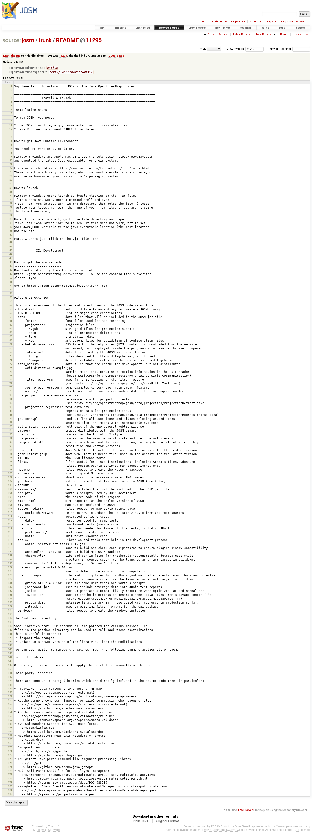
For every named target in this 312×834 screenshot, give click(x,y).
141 (10, 633)
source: (11, 40)
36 (10, 223)
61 (10, 320)
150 (10, 668)
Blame (284, 34)
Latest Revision (242, 34)
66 (10, 340)
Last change (11, 55)
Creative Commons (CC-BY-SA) (220, 829)
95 (10, 453)
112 (10, 520)
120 (10, 551)
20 (10, 160)
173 (10, 758)
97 (10, 461)
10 (10, 121)
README (67, 40)
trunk (45, 40)
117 (10, 539)
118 (10, 543)
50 (10, 277)
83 (10, 406)
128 (10, 582)
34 (10, 215)
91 (10, 438)
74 (10, 371)
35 (10, 219)
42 (10, 246)
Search (301, 27)
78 (10, 387)
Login (204, 21)
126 (10, 575)
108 (10, 504)
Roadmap (245, 27)
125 (10, 571)
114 (10, 528)
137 (10, 618)
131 (10, 594)
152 (10, 676)
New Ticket (222, 27)
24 (10, 175)
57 (10, 305)
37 (10, 226)
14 (10, 136)
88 (10, 426)
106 (10, 496)
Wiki (102, 27)
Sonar (283, 27)
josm (28, 40)
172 (10, 755)
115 (10, 532)
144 (10, 645)
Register (272, 21)
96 (10, 457)
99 (10, 469)
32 (10, 207)
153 (10, 680)
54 (10, 293)
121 (10, 555)
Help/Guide (238, 21)
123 (10, 563)
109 (10, 508)
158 (10, 700)
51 (10, 281)
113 (10, 524)
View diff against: (280, 48)
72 (10, 363)
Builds (265, 27)
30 (10, 199)
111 (10, 516)
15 (10, 140)
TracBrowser (246, 810)
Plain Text (140, 821)
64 (10, 332)
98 (10, 465)
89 (10, 430)
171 (10, 751)
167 (10, 735)
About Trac (256, 21)
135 (10, 610)
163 (10, 719)
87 (10, 422)
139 (10, 625)
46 (10, 262)
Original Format (167, 821)
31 (10, 203)
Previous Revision (218, 34)
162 (10, 716)
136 (10, 614)
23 (10, 172)
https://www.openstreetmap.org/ (289, 826)
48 (10, 269)
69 (10, 352)
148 (10, 661)
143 (10, 641)
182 (10, 794)
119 (10, 547)
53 (10, 289)
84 (10, 410)
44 (10, 254)
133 (10, 602)
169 (10, 743)
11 (10, 125)
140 (10, 629)
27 (10, 187)
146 (10, 653)
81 (10, 398)
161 (10, 711)
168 (10, 739)
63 (10, 328)
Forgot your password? (295, 21)
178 (10, 778)
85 (10, 414)
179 (10, 782)
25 (10, 179)
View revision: (236, 48)
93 (10, 445)
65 (10, 336)
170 (10, 747)
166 (10, 731)
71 (10, 359)
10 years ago (115, 55)
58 (10, 309)
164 (10, 723)
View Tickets (197, 27)
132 (10, 598)
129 (10, 586)
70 (10, 355)
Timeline (120, 27)
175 (10, 766)
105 (10, 492)
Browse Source (169, 27)
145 (10, 649)
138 (10, 622)
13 (10, 133)
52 (10, 285)
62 (10, 324)
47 (10, 265)
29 (10, 195)
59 (10, 313)
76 (10, 379)
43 (10, 250)
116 (10, 535)
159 (10, 704)
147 (10, 657)
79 (10, 391)
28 (10, 191)
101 (10, 477)
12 (10, 129)
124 (10, 567)
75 (10, 375)
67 (10, 344)
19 (10, 156)
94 (10, 449)
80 (10, 395)
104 (10, 488)
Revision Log (301, 34)
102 (10, 481)
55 (10, 297)
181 (10, 790)
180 (10, 786)
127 (10, 578)
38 (10, 230)
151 (10, 672)
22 (10, 168)
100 (10, 473)
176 (10, 770)
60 (10, 316)
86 (10, 418)
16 (10, 144)
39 (10, 234)
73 (10, 367)
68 (10, 348)
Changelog (142, 27)
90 (10, 434)
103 (10, 485)
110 (10, 512)
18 (10, 152)
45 (10, 258)
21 (10, 164)
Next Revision (264, 34)
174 (10, 762)
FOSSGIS (216, 826)
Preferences (219, 21)
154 (10, 684)
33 (10, 211)
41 (10, 242)
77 (10, 383)
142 (10, 637)
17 (10, 148)
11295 (93, 40)
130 (10, 590)
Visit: (203, 48)
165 (10, 727)
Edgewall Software (48, 829)
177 (10, 774)
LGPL (296, 829)
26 (10, 183)
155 (10, 688)
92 (10, 442)
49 (10, 273)
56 (10, 301)
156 (10, 692)
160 (10, 708)
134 (10, 606)
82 (10, 403)
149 (10, 665)
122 (10, 559)
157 (10, 696)
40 (10, 238)
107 (10, 500)
